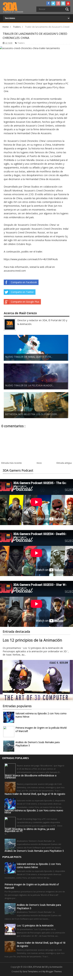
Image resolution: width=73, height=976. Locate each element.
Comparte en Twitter (22, 292)
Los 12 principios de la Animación (32, 640)
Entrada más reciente (11, 462)
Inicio (39, 462)
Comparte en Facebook (24, 282)
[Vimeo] (63, 3)
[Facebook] (48, 3)
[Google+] (58, 3)
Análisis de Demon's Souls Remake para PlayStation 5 (34, 851)
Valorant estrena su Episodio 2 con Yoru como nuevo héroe (34, 811)
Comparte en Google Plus (25, 301)
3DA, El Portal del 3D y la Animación (45, 966)
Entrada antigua (64, 462)
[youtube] (68, 3)
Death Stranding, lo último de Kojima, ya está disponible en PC (30, 830)
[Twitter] (53, 3)
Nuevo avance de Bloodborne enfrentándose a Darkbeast (30, 776)
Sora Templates (30, 971)
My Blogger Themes (52, 971)
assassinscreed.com (15, 270)
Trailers (20, 43)
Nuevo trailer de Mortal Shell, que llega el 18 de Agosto (35, 794)
